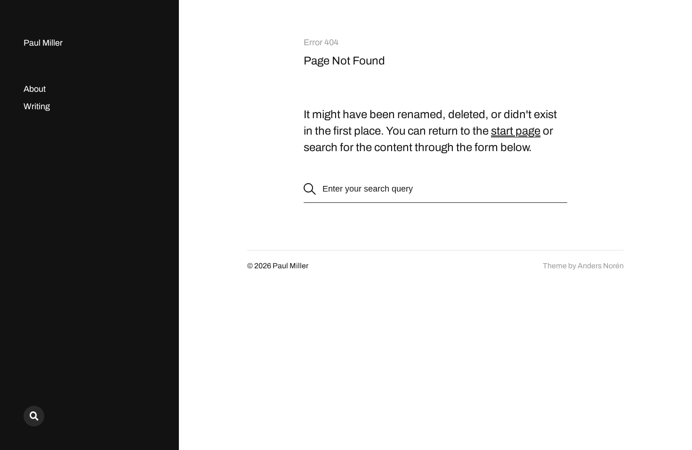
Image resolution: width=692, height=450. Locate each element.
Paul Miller (43, 43)
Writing (37, 106)
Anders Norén (601, 266)
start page (515, 131)
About (35, 89)
